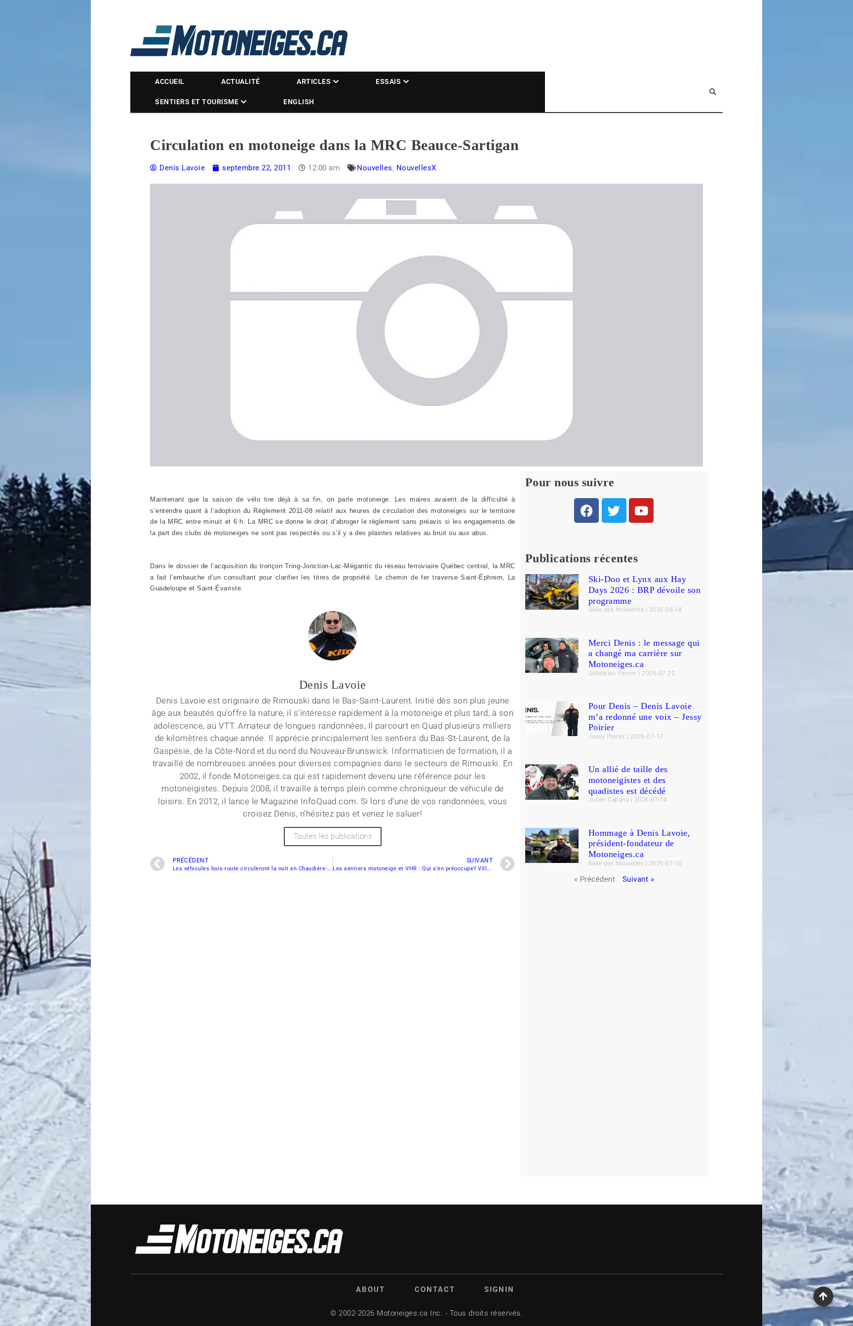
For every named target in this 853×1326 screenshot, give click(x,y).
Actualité (240, 81)
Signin (499, 1289)
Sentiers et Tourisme (196, 102)
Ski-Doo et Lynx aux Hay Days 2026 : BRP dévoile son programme (644, 589)
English (298, 102)
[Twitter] (614, 510)
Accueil (170, 81)
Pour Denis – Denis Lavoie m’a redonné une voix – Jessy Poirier (645, 716)
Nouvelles (374, 167)
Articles (314, 81)
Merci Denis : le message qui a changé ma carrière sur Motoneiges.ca (644, 653)
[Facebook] (586, 510)
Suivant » (638, 879)
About (370, 1289)
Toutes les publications (333, 836)
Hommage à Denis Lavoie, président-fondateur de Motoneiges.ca (639, 843)
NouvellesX (416, 167)
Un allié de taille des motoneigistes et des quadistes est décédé (628, 779)
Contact (435, 1289)
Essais (388, 81)
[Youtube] (641, 510)
